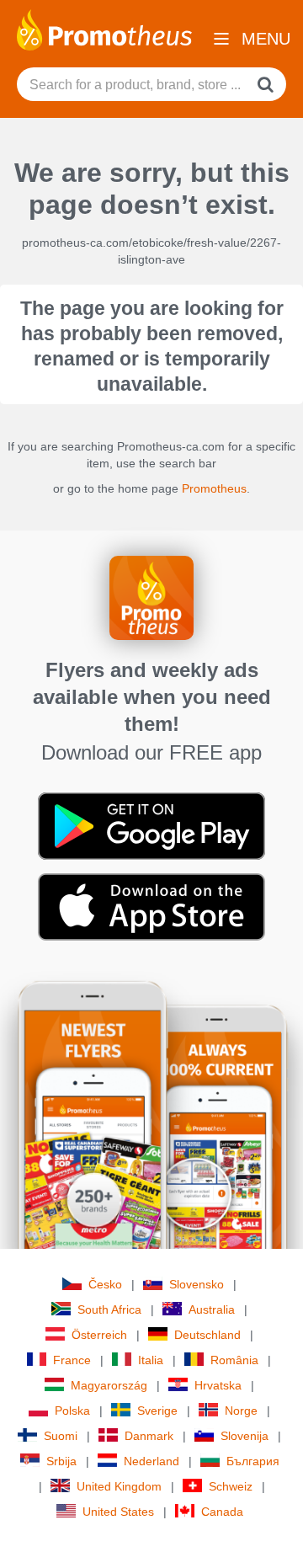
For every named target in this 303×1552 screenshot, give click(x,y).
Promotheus (214, 488)
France (72, 1360)
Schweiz (230, 1486)
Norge (241, 1410)
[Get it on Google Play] (151, 825)
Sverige (157, 1410)
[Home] (104, 28)
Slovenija (244, 1436)
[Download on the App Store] (151, 906)
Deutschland (207, 1334)
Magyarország (109, 1385)
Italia (150, 1360)
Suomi (60, 1436)
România (234, 1360)
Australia (212, 1309)
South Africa (109, 1309)
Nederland (151, 1461)
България (252, 1461)
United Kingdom (119, 1486)
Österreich (99, 1334)
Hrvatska (218, 1385)
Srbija (61, 1461)
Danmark (149, 1436)
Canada (222, 1511)
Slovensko (196, 1284)
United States (118, 1511)
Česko (105, 1284)
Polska (72, 1410)
